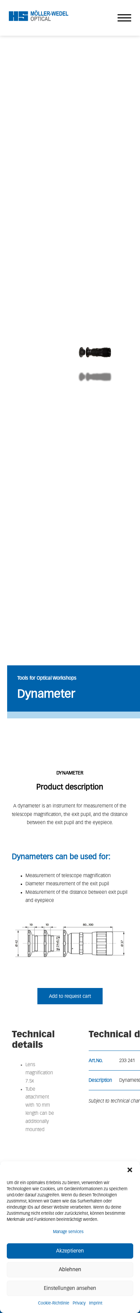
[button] (129, 1169)
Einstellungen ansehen (70, 1288)
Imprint (95, 1303)
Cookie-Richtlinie (53, 1303)
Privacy (79, 1303)
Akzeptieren (70, 1251)
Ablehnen (70, 1269)
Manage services (68, 1232)
